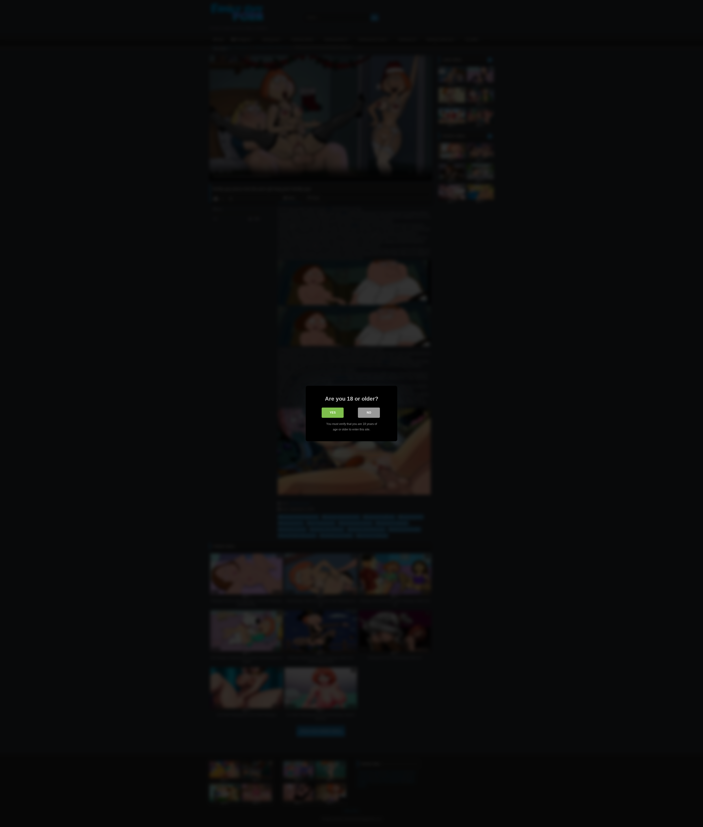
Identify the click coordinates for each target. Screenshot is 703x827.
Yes (333, 412)
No (369, 412)
